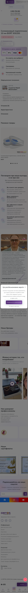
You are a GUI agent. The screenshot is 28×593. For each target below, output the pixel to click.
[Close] (25, 287)
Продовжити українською (14, 302)
